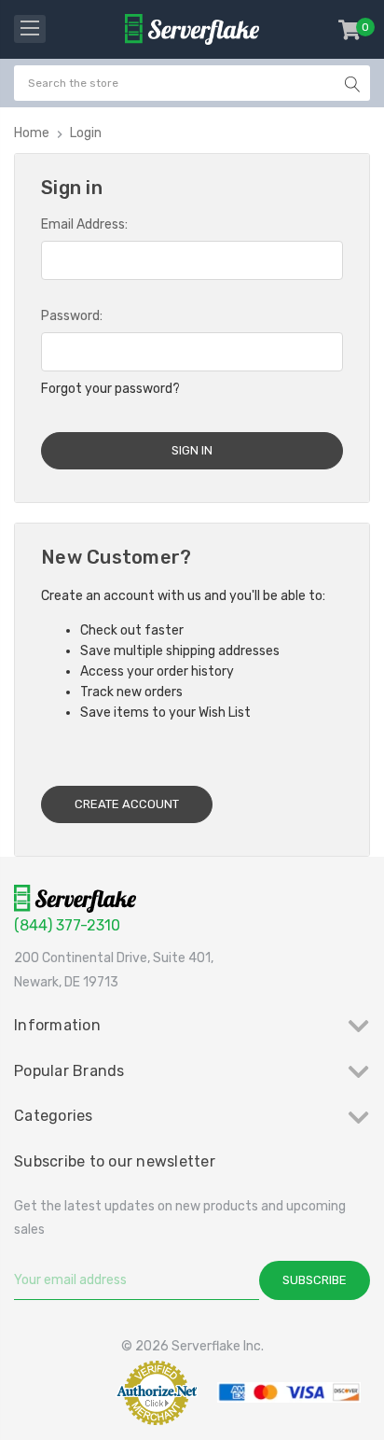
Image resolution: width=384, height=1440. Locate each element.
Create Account (127, 804)
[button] (59, 1392)
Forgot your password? (110, 389)
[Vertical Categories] (30, 29)
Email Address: (84, 224)
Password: (72, 316)
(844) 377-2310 (67, 925)
